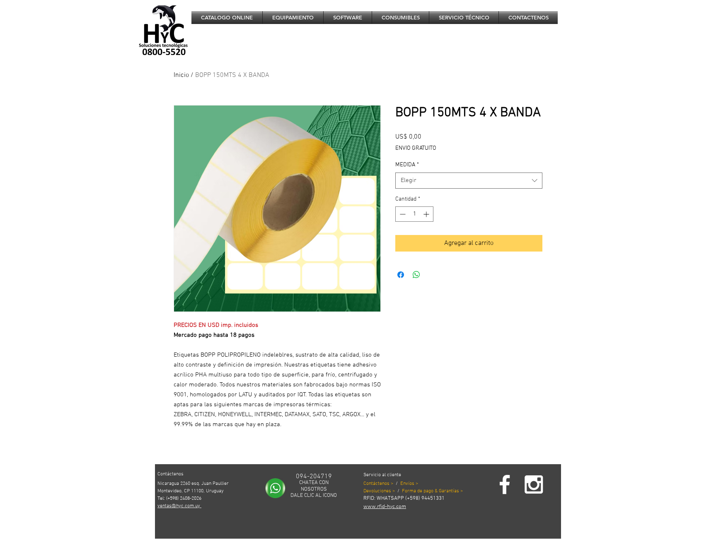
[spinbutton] (414, 214)
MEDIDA (407, 164)
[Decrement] (402, 214)
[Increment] (427, 214)
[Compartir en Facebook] (401, 275)
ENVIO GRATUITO (415, 148)
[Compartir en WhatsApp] (416, 275)
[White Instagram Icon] (534, 484)
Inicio (181, 75)
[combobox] (468, 181)
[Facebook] (505, 484)
